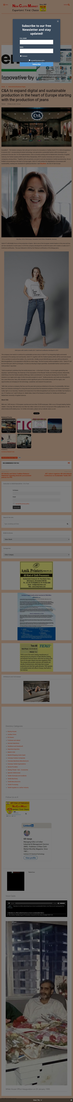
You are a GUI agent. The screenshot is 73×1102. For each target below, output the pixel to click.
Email (21, 47)
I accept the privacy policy (38, 60)
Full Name (23, 38)
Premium (24, 56)
